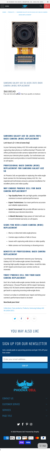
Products (26, 308)
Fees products (17, 308)
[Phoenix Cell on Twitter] (18, 424)
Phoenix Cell (20, 432)
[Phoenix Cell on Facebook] (23, 424)
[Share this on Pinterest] (27, 318)
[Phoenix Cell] (25, 6)
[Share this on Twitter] (15, 318)
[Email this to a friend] (34, 318)
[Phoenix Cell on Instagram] (31, 424)
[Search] (41, 6)
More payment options (25, 124)
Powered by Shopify (32, 432)
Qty (5, 100)
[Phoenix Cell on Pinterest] (27, 424)
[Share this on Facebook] (21, 318)
